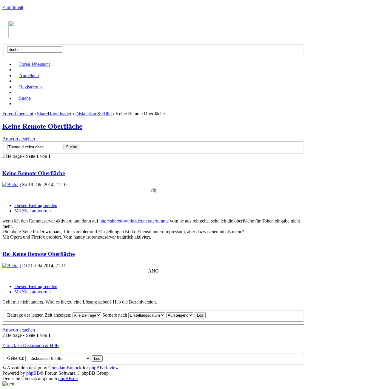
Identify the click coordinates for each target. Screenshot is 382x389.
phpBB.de (68, 378)
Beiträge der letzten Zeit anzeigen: (40, 315)
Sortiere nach (115, 315)
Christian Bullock (64, 367)
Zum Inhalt (12, 7)
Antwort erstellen (18, 138)
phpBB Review (103, 367)
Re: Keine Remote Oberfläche (38, 254)
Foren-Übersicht (34, 64)
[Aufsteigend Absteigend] (186, 315)
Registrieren (30, 86)
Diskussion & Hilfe (93, 113)
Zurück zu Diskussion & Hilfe (30, 345)
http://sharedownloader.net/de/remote (134, 220)
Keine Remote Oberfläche (42, 126)
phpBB (33, 373)
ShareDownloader (54, 113)
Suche (25, 98)
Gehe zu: (15, 358)
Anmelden (29, 75)
